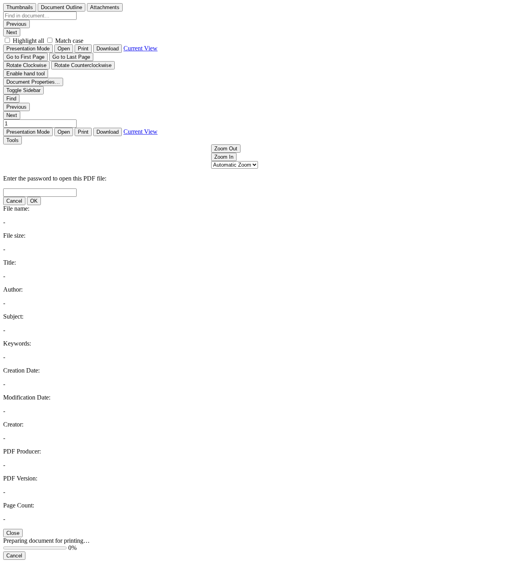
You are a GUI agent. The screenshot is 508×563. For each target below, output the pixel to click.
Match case (69, 40)
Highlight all (28, 40)
